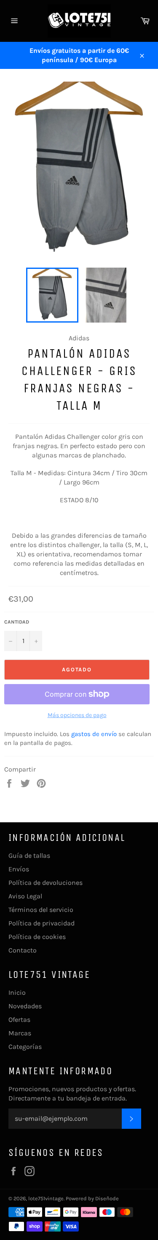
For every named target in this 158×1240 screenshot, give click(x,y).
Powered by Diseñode (92, 1198)
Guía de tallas (29, 855)
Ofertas (19, 1020)
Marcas (19, 1033)
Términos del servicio (40, 910)
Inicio (17, 992)
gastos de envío (94, 734)
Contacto (22, 950)
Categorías (25, 1047)
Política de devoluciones (45, 883)
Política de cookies (37, 937)
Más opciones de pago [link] (77, 715)
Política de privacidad (41, 923)
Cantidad (16, 622)
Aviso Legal (25, 896)
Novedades (25, 1006)
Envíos (18, 869)
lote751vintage (46, 1198)
